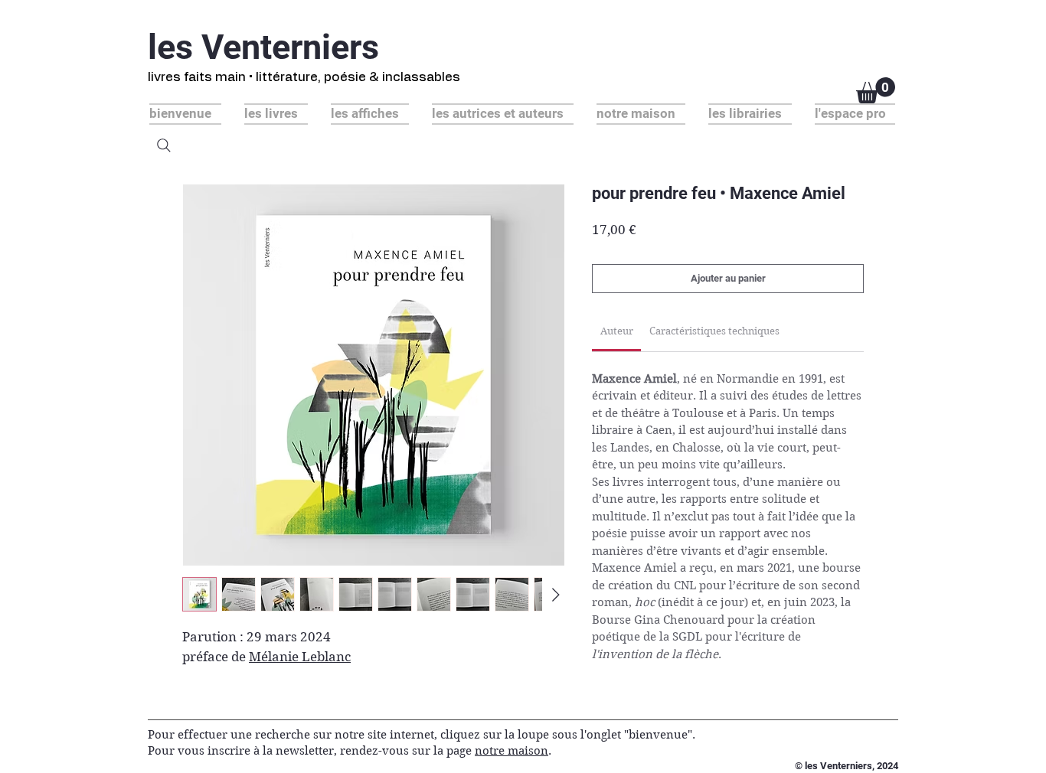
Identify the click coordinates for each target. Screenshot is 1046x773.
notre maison (511, 751)
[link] (616, 331)
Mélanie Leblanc (300, 656)
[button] (875, 90)
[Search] (164, 145)
